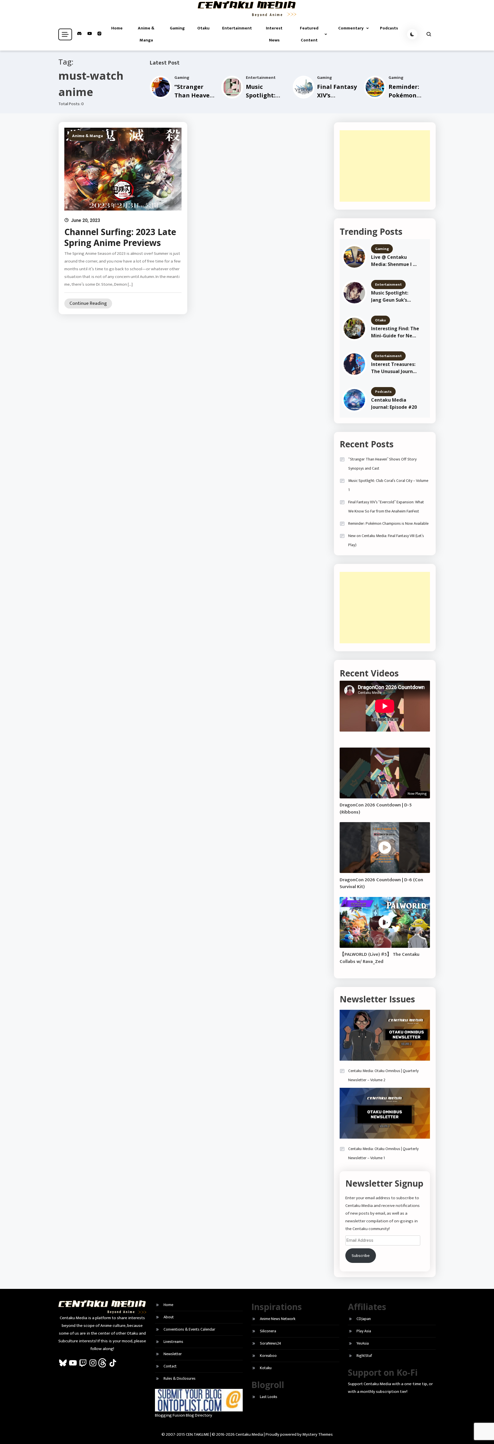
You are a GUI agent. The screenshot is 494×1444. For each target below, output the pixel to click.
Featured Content (309, 34)
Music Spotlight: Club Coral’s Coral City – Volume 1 (388, 485)
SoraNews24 (270, 1343)
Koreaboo (268, 1355)
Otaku (203, 28)
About (169, 1317)
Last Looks (268, 1396)
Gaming (177, 28)
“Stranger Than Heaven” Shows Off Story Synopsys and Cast (382, 464)
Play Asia (363, 1331)
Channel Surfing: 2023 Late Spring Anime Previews (120, 237)
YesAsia (362, 1343)
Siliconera (268, 1331)
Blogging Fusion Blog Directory (183, 1415)
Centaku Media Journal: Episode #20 (394, 403)
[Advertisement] (385, 166)
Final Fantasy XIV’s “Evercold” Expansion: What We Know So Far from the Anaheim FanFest (386, 506)
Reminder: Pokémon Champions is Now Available (388, 523)
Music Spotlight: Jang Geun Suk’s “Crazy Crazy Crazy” (394, 297)
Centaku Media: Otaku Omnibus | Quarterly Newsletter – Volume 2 (383, 1075)
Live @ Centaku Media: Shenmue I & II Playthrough (393, 261)
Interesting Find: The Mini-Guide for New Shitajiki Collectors (395, 332)
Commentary (351, 28)
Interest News (274, 34)
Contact (170, 1366)
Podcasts (389, 28)
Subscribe (361, 1255)
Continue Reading (88, 303)
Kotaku (266, 1368)
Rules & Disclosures (180, 1378)
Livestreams (173, 1341)
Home (117, 28)
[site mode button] (412, 34)
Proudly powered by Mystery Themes (299, 1434)
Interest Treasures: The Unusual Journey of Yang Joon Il (394, 368)
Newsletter (173, 1354)
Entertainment (237, 28)
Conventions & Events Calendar (189, 1329)
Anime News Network (277, 1318)
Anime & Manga (146, 34)
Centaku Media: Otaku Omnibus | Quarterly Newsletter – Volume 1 (383, 1153)
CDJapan (363, 1318)
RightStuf (364, 1355)
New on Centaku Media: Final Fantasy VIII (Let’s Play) (386, 540)
